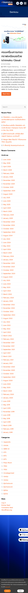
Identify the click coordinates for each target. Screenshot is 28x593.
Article (24, 67)
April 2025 (7, 208)
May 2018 (6, 418)
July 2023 (6, 280)
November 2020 (9, 370)
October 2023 (8, 270)
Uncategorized (9, 473)
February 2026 (8, 173)
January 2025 (8, 218)
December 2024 (9, 222)
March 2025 (7, 211)
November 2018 (8, 412)
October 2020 (8, 374)
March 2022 (7, 336)
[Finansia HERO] (7, 3)
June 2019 (6, 401)
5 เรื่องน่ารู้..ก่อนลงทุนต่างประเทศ (13, 145)
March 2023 (7, 294)
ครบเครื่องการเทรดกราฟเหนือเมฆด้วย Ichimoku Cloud (12, 56)
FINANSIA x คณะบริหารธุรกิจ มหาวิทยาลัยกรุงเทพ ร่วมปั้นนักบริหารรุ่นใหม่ (13, 119)
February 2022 (8, 339)
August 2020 (8, 380)
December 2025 (9, 180)
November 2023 (9, 267)
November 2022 (9, 308)
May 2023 (6, 287)
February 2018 (8, 429)
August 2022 (7, 318)
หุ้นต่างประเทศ (8, 483)
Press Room (8, 463)
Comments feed (7, 507)
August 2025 (7, 194)
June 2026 (7, 160)
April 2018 (6, 422)
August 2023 (7, 277)
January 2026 (8, 177)
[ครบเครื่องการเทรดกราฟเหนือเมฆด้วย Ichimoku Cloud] (14, 36)
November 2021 (8, 346)
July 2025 (6, 197)
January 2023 (8, 301)
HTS (5, 452)
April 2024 (7, 249)
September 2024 (9, 232)
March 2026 (7, 170)
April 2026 (7, 166)
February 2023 (8, 298)
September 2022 (9, 315)
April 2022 (7, 332)
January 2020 (8, 398)
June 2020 (7, 384)
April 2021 (6, 353)
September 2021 (9, 349)
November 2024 (9, 225)
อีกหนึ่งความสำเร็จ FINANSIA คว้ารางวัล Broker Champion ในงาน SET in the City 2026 (13, 127)
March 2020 (7, 391)
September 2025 (9, 191)
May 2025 (6, 204)
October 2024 (8, 229)
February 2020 (8, 394)
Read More (6, 94)
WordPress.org (6, 510)
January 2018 (7, 432)
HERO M (6, 449)
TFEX (5, 466)
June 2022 (7, 325)
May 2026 (6, 163)
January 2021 (7, 363)
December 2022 (9, 305)
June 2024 (7, 242)
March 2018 (7, 425)
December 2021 (8, 343)
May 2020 (6, 387)
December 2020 (9, 367)
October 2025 (8, 187)
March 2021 (7, 356)
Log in (3, 503)
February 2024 (8, 256)
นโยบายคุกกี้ (7, 587)
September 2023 (9, 273)
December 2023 (9, 263)
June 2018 (6, 415)
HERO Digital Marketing (11, 67)
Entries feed (5, 505)
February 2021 (8, 360)
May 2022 (6, 329)
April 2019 (6, 408)
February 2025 (8, 215)
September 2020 (9, 377)
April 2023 (7, 291)
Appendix (7, 442)
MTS (5, 456)
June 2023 (7, 284)
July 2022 (6, 322)
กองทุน (6, 476)
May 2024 (6, 246)
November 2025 (9, 184)
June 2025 (7, 201)
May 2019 (6, 405)
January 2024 (8, 260)
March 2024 (7, 253)
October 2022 (8, 311)
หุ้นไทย (6, 490)
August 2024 (7, 235)
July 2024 (6, 239)
